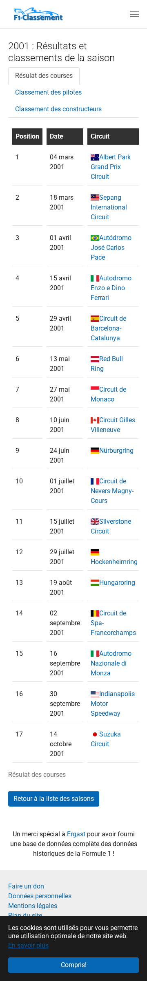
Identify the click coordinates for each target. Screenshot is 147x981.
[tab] (44, 75)
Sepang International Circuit (109, 207)
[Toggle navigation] (134, 14)
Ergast (77, 834)
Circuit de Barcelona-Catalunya (108, 328)
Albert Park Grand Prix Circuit (111, 167)
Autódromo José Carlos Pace (111, 247)
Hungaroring (117, 582)
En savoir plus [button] (28, 945)
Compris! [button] (74, 965)
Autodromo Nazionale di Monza (111, 663)
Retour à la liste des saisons (53, 798)
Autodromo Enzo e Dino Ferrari (111, 288)
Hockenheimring (114, 562)
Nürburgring (116, 450)
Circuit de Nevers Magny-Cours (112, 491)
